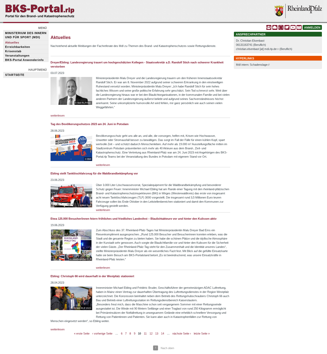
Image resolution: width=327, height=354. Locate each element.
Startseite (14, 74)
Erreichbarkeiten (17, 46)
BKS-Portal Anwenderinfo (24, 59)
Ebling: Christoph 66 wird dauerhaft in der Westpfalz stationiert (92, 276)
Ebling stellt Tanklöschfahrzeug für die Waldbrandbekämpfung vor (94, 173)
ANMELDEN (312, 27)
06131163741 (244, 44)
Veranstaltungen (17, 55)
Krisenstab (13, 51)
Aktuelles (12, 42)
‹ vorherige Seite (102, 333)
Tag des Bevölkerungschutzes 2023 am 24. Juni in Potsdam (89, 124)
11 (145, 333)
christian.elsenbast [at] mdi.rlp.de (256, 49)
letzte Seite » (202, 333)
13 (156, 333)
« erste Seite (82, 333)
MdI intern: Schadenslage (251, 64)
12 (151, 333)
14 (162, 333)
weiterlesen (58, 115)
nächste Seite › (181, 333)
